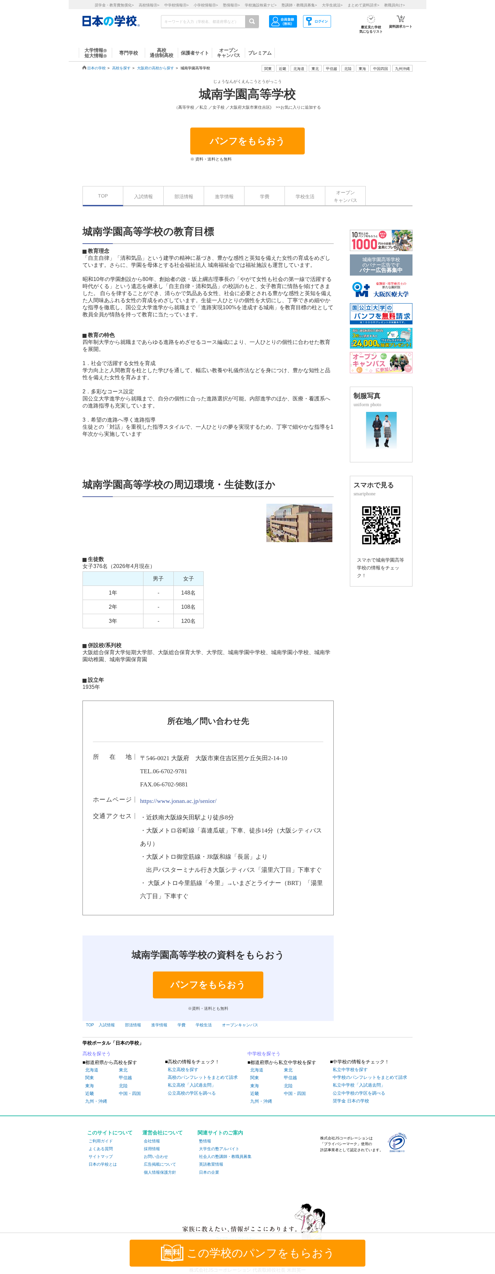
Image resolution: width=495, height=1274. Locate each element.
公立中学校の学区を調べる (359, 1093)
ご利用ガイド (101, 1141)
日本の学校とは (103, 1164)
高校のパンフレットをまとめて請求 (203, 1077)
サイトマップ (101, 1156)
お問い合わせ (156, 1156)
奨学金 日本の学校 (351, 1100)
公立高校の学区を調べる (192, 1093)
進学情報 (224, 196)
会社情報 (152, 1141)
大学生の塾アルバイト (219, 1148)
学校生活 (305, 196)
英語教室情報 (211, 1164)
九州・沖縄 (96, 1101)
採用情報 (152, 1148)
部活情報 (183, 196)
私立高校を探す (183, 1069)
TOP (103, 196)
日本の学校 (96, 68)
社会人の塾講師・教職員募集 (225, 1156)
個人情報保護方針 (160, 1172)
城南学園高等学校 (247, 94)
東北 (123, 1069)
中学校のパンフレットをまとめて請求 (370, 1077)
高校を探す (121, 68)
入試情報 (143, 196)
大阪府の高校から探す (155, 68)
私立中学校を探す (350, 1069)
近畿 (89, 1093)
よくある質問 (101, 1148)
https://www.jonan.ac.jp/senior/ (178, 801)
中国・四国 (130, 1093)
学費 (264, 196)
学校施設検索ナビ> (260, 5)
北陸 (123, 1085)
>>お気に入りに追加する (298, 107)
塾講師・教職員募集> (299, 5)
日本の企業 (209, 1172)
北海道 (298, 69)
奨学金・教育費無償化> (114, 5)
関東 (89, 1077)
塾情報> (231, 5)
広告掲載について (160, 1164)
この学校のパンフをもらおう (261, 1253)
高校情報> (149, 5)
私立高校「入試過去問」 (192, 1085)
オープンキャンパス (345, 196)
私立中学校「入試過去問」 (359, 1085)
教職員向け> (394, 5)
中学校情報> (176, 5)
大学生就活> (332, 5)
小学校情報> (206, 5)
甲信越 (125, 1077)
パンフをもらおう (247, 141)
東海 (89, 1085)
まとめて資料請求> (363, 5)
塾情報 (205, 1141)
